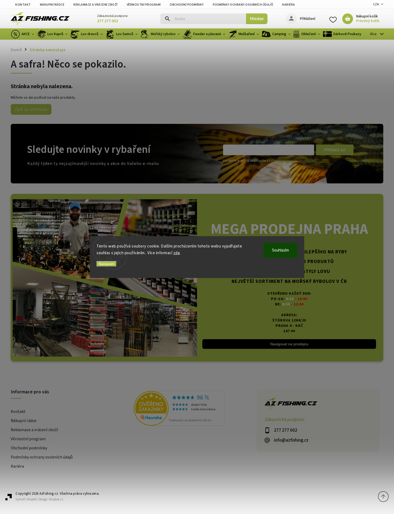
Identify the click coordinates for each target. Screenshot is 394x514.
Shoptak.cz (56, 499)
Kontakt (23, 4)
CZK (376, 4)
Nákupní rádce (52, 4)
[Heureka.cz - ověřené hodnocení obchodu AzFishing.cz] (195, 409)
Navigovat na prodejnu (289, 344)
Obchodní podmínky (187, 4)
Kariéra (288, 4)
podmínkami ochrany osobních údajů (293, 160)
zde (176, 253)
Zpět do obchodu (31, 109)
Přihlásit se (334, 149)
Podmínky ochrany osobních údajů (243, 4)
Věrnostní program (144, 4)
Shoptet (32, 499)
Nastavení (106, 264)
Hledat (257, 18)
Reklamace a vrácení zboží (95, 4)
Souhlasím (280, 250)
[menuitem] (23, 34)
